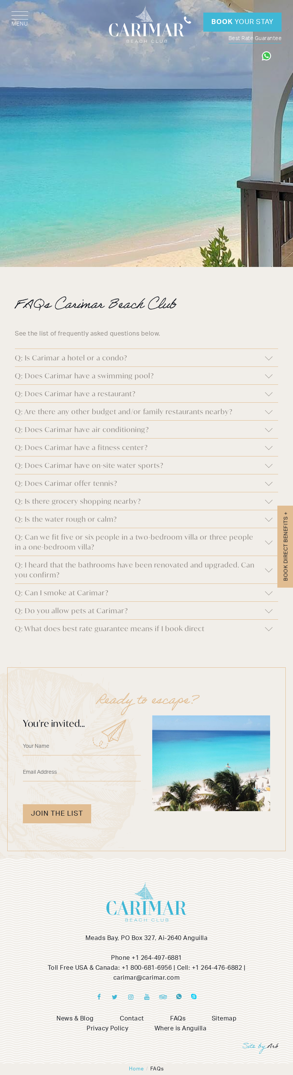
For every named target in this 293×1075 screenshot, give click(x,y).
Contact (132, 1019)
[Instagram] (131, 997)
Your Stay (242, 22)
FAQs (177, 1019)
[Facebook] (99, 997)
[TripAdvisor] (163, 997)
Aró (273, 1047)
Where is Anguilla (181, 1028)
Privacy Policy (107, 1028)
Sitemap (224, 1019)
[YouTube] (147, 997)
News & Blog (75, 1019)
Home (136, 1069)
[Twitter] (115, 997)
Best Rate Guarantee (255, 38)
